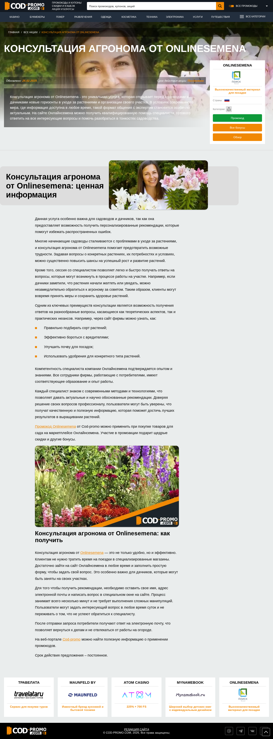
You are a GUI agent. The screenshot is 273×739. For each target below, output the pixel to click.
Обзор (237, 137)
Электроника (175, 17)
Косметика (129, 17)
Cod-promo (72, 639)
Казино (14, 17)
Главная (13, 32)
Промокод (237, 118)
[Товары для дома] (229, 109)
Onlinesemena (92, 553)
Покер (60, 17)
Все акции (31, 32)
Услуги (198, 17)
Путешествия (220, 17)
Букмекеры (37, 17)
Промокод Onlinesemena (55, 427)
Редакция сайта (136, 729)
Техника (151, 17)
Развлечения (83, 17)
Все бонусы (237, 127)
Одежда (106, 17)
